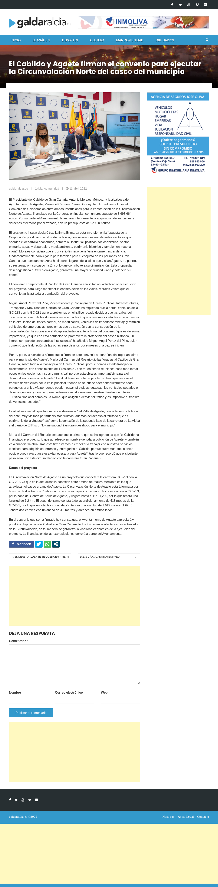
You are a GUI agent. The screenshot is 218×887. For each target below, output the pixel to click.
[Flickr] (205, 4)
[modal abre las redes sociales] (56, 544)
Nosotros (168, 816)
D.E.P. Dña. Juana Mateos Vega (100, 556)
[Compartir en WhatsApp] (47, 544)
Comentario (19, 641)
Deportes (70, 40)
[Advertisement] (74, 596)
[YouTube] (188, 4)
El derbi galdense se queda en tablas (41, 556)
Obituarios (164, 40)
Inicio (16, 40)
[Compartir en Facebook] (21, 544)
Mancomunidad (129, 40)
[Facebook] (172, 4)
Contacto (203, 816)
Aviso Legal (186, 816)
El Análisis (41, 40)
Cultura (97, 40)
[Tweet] (39, 544)
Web (104, 692)
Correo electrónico (69, 692)
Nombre (15, 692)
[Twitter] (180, 4)
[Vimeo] (197, 4)
